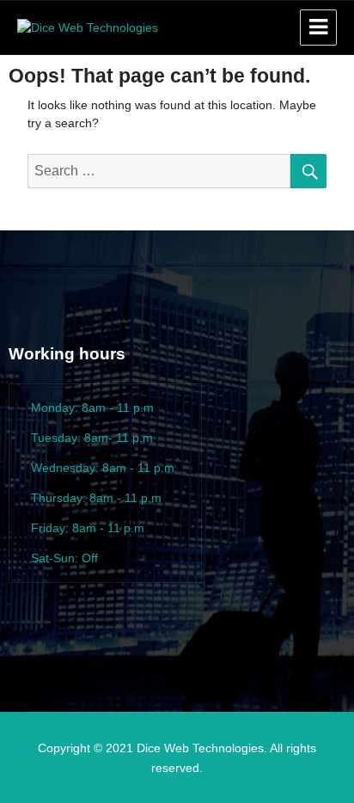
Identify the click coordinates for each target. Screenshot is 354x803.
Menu (318, 27)
